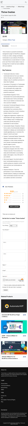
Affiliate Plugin (21, 6)
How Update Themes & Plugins (8, 399)
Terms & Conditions (5, 385)
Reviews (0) (14, 46)
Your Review (6, 229)
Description (5, 46)
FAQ (2, 397)
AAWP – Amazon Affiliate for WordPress (9, 336)
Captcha (5, 276)
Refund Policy (4, 387)
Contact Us (3, 395)
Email (4, 270)
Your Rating (5, 225)
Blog (2, 401)
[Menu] (1, 2)
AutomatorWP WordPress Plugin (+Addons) (11, 315)
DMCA (2, 389)
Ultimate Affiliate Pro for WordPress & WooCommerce (10, 357)
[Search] (25, 2)
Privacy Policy (4, 383)
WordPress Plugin (10, 6)
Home (2, 6)
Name (4, 265)
